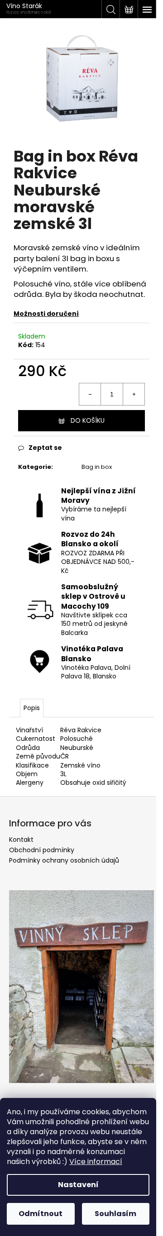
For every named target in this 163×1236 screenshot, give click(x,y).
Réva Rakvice (80, 730)
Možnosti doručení (46, 313)
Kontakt (21, 839)
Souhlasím (115, 1213)
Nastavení (78, 1184)
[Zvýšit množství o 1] (133, 394)
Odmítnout (40, 1213)
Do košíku (88, 420)
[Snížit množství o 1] (90, 394)
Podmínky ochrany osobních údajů (64, 860)
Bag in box (97, 467)
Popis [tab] (32, 707)
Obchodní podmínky (41, 849)
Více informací (95, 1161)
